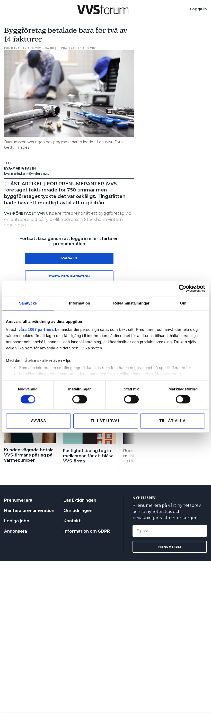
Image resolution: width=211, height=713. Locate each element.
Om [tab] (183, 303)
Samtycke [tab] (28, 303)
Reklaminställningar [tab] (131, 303)
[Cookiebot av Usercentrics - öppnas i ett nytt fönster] (182, 288)
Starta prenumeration (69, 276)
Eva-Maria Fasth (20, 168)
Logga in (198, 9)
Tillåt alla (172, 421)
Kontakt (72, 520)
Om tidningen (78, 510)
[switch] (79, 399)
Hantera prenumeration (29, 510)
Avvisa (38, 421)
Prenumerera (18, 500)
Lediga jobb (16, 520)
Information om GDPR (87, 531)
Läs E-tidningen (80, 500)
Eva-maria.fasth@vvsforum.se (27, 173)
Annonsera (15, 531)
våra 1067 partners (36, 329)
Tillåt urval (105, 421)
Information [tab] (79, 303)
